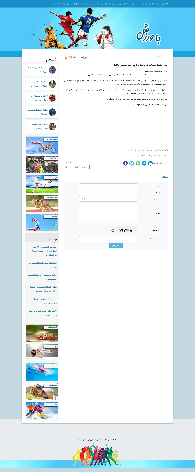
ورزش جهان (85, 3)
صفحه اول (166, 3)
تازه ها (157, 3)
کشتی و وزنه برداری (131, 3)
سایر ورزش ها (67, 3)
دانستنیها (56, 3)
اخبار (155, 57)
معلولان (77, 3)
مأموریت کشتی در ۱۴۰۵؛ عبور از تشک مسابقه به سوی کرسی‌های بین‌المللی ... (44, 251)
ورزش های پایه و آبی (108, 3)
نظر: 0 (128, 150)
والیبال (141, 155)
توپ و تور (95, 3)
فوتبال (151, 3)
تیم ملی (151, 155)
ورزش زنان (143, 3)
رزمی (120, 3)
